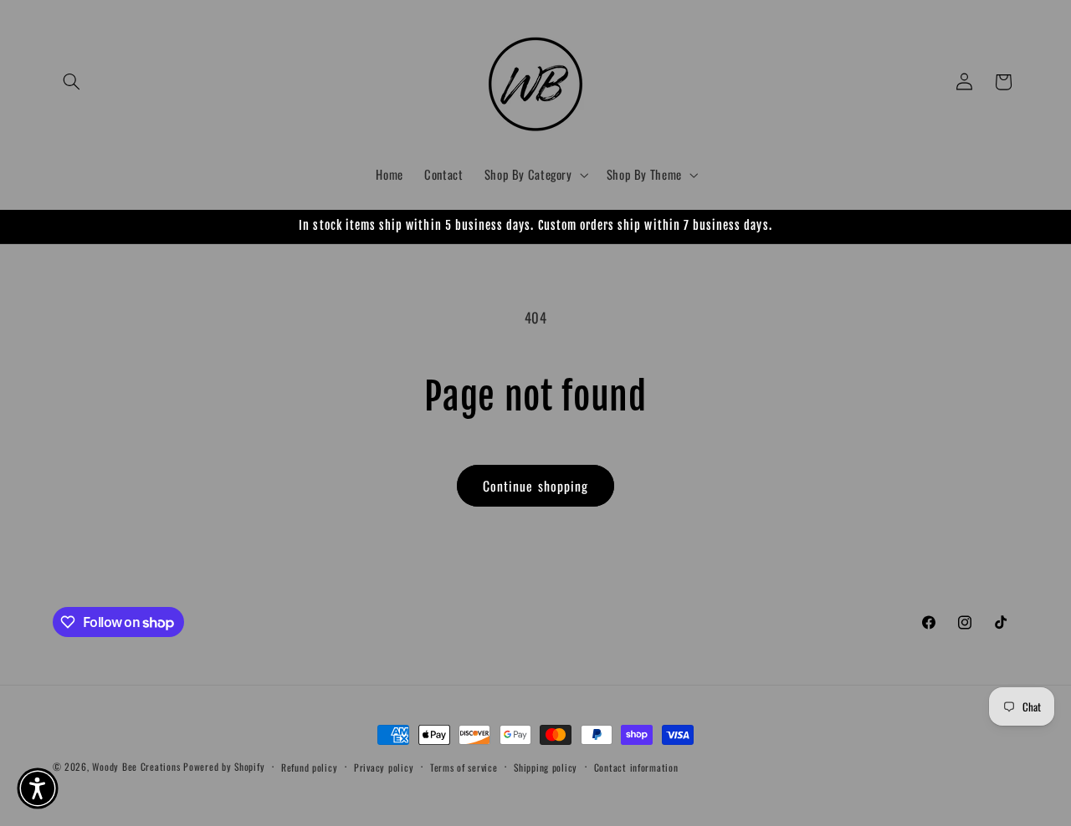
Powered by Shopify (223, 766)
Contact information (636, 767)
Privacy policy (383, 767)
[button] (72, 82)
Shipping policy (545, 767)
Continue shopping (535, 486)
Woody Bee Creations (136, 766)
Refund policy (309, 767)
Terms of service (464, 767)
